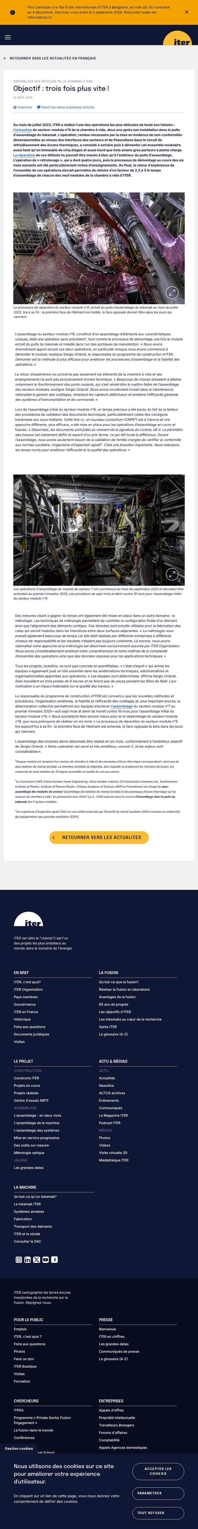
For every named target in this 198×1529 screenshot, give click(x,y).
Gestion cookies (19, 1448)
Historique (22, 1019)
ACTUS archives (112, 1093)
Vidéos (104, 1145)
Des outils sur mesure (31, 1145)
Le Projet (23, 1062)
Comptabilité (109, 1440)
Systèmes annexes (29, 1212)
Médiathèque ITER (113, 1160)
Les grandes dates (29, 1168)
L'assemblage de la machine (36, 1123)
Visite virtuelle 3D (113, 1153)
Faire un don (24, 1359)
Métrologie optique (29, 1153)
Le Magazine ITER (113, 1116)
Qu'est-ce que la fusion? (118, 982)
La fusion (108, 973)
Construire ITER (26, 1078)
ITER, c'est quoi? (27, 982)
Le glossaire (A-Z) (113, 1034)
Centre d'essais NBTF (31, 1101)
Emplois (20, 1329)
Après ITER (108, 1027)
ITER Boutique (25, 1366)
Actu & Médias (113, 1062)
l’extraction (22, 130)
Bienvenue (107, 1329)
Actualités (107, 1078)
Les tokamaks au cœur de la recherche (130, 1019)
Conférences (24, 1438)
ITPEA (19, 1410)
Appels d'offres (111, 1410)
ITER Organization (28, 990)
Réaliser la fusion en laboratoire (124, 990)
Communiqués (110, 1108)
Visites (19, 1042)
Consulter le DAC (28, 1241)
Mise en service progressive (36, 1138)
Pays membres (26, 997)
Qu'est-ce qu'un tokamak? (35, 1197)
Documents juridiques (31, 1034)
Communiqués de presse (119, 1352)
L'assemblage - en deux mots (37, 1116)
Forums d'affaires (113, 1433)
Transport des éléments (33, 1227)
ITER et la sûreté (27, 1234)
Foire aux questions (29, 1027)
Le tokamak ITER (27, 1204)
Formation (22, 1381)
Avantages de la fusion (117, 997)
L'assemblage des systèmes (36, 1130)
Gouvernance (25, 1004)
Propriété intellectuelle (117, 1418)
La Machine (25, 1188)
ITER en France (26, 1012)
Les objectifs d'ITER (115, 1012)
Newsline (106, 1086)
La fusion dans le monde (33, 1430)
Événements (109, 1101)
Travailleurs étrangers (116, 1425)
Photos (104, 1138)
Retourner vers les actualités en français (52, 58)
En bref (21, 973)
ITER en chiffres (112, 1337)
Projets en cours (27, 1086)
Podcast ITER (109, 1123)
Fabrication (23, 1219)
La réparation (24, 155)
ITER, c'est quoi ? (28, 1337)
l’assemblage (122, 706)
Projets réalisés (26, 1093)
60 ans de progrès (113, 1004)
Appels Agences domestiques (123, 1448)
